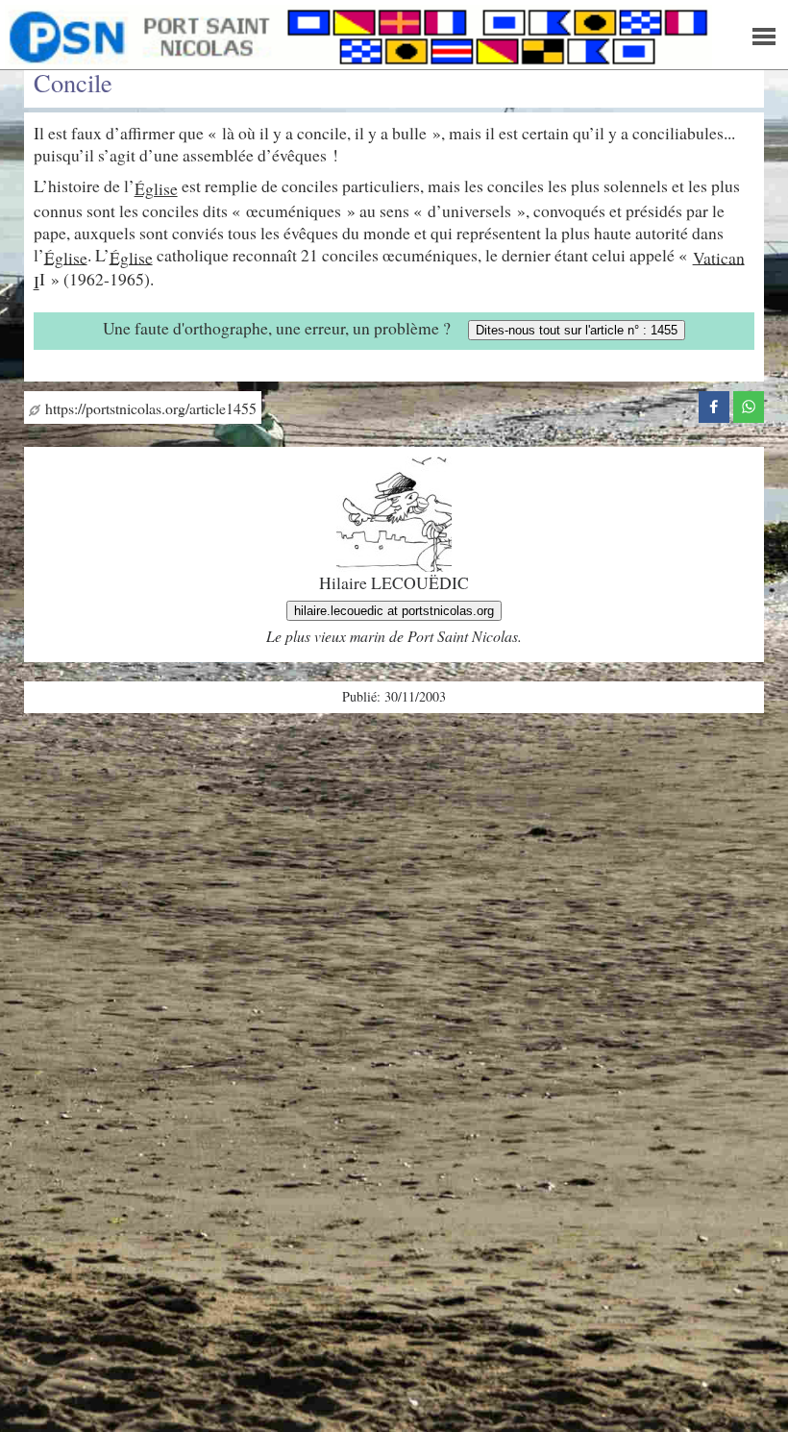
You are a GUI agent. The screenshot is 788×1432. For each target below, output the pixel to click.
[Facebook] (714, 403)
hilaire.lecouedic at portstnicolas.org (394, 611)
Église (156, 188)
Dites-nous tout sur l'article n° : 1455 (576, 330)
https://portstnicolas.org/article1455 (148, 408)
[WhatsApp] (748, 403)
